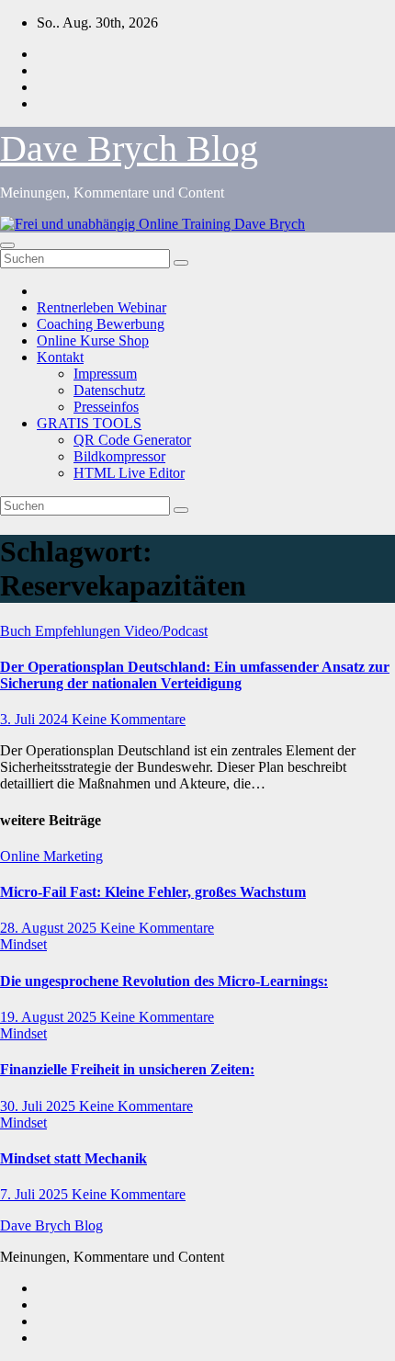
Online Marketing (51, 856)
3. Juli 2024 (36, 719)
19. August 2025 (50, 1017)
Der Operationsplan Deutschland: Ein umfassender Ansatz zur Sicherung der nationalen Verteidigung (194, 675)
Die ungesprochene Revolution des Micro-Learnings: (164, 981)
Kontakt (60, 357)
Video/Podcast (166, 631)
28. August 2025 (50, 928)
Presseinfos (106, 406)
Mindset (23, 944)
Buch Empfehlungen (62, 631)
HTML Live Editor (129, 473)
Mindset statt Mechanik (73, 1158)
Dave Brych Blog (129, 148)
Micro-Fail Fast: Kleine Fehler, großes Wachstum (153, 892)
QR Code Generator (132, 440)
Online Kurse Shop (93, 340)
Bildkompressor (119, 456)
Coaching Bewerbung (100, 324)
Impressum (105, 373)
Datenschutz (109, 390)
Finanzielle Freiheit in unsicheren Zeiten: (127, 1069)
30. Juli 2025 (39, 1106)
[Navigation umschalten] (7, 245)
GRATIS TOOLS (89, 423)
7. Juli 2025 (36, 1194)
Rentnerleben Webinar (101, 307)
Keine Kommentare (129, 719)
